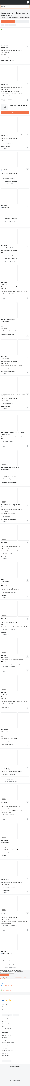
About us (4, 1006)
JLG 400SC (4, 951)
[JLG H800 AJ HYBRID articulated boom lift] (15, 868)
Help (3, 1009)
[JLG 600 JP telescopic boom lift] (15, 73)
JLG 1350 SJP (4, 840)
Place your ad (15, 112)
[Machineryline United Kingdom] (9, 2)
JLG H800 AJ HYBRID (7, 878)
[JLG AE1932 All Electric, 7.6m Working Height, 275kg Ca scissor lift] (15, 384)
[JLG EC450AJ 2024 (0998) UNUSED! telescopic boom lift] (15, 458)
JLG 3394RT (4, 913)
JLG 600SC (4, 802)
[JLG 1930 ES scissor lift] (15, 720)
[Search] (28, 6)
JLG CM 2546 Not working (8, 319)
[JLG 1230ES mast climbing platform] (15, 646)
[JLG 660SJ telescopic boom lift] (15, 533)
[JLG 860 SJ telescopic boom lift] (15, 570)
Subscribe (4, 975)
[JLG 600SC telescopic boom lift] (15, 792)
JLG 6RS (3, 618)
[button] (28, 2)
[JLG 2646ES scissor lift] (15, 236)
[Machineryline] (2, 10)
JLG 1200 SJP (4, 46)
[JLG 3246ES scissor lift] (15, 159)
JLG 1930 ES (4, 729)
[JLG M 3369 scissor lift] (15, 347)
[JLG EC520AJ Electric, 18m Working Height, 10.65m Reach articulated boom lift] (15, 423)
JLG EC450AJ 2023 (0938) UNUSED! (10, 505)
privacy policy (18, 977)
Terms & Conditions (6, 1035)
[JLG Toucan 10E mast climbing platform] (15, 757)
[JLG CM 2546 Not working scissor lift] (15, 310)
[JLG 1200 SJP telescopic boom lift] (15, 36)
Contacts (4, 1011)
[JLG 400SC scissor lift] (15, 942)
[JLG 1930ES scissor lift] (15, 273)
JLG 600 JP (4, 83)
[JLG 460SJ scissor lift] (15, 196)
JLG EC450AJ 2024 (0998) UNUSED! (10, 467)
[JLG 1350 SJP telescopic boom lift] (15, 831)
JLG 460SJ (4, 205)
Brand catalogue (5, 1044)
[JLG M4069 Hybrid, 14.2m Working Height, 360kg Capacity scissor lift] (15, 124)
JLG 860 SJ (4, 579)
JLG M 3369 (4, 356)
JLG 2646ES (4, 245)
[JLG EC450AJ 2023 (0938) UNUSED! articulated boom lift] (15, 495)
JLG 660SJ (4, 542)
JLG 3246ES (4, 169)
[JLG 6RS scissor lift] (15, 609)
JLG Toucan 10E (5, 767)
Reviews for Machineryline (8, 1042)
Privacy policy (5, 1037)
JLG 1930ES (4, 282)
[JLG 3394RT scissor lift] (15, 903)
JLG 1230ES (4, 655)
